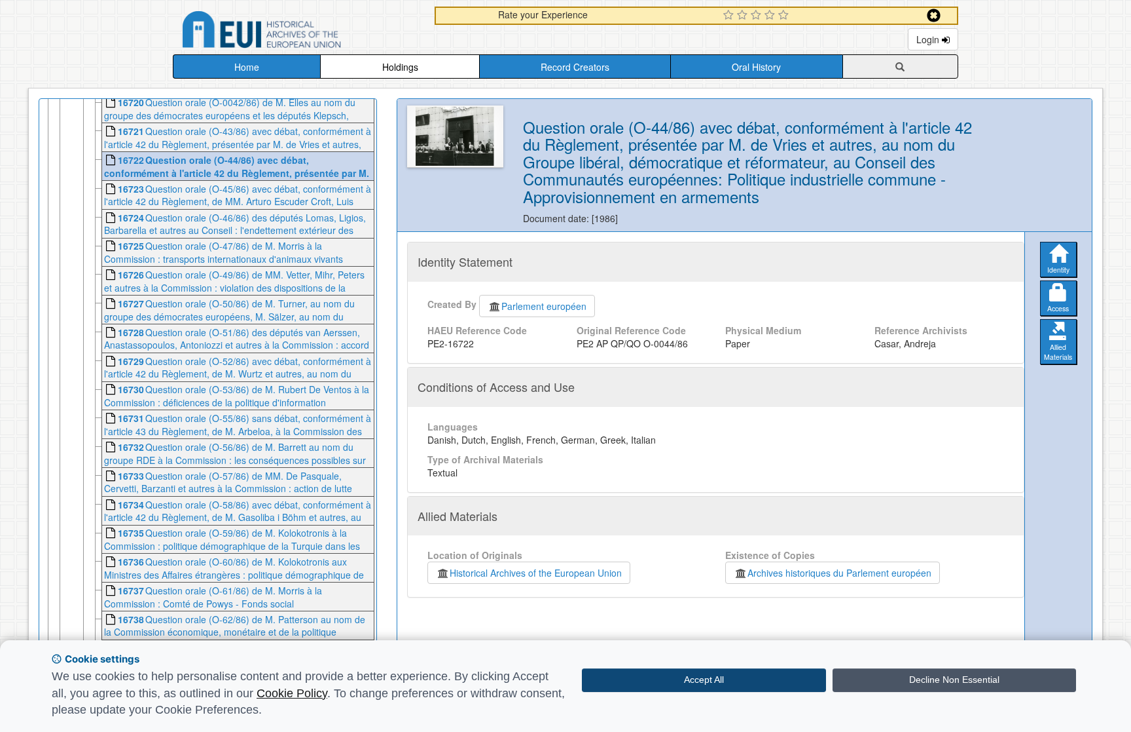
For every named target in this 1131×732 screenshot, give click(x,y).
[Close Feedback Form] (934, 15)
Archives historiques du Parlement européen (839, 572)
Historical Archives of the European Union (536, 572)
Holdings (400, 66)
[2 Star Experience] (744, 16)
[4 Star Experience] (771, 16)
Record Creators (575, 66)
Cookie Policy (292, 693)
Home (246, 66)
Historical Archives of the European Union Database (298, 31)
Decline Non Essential (954, 679)
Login (929, 39)
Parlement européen (543, 306)
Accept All (704, 679)
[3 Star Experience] (757, 16)
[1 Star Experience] (730, 16)
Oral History (756, 66)
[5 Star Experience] (785, 16)
